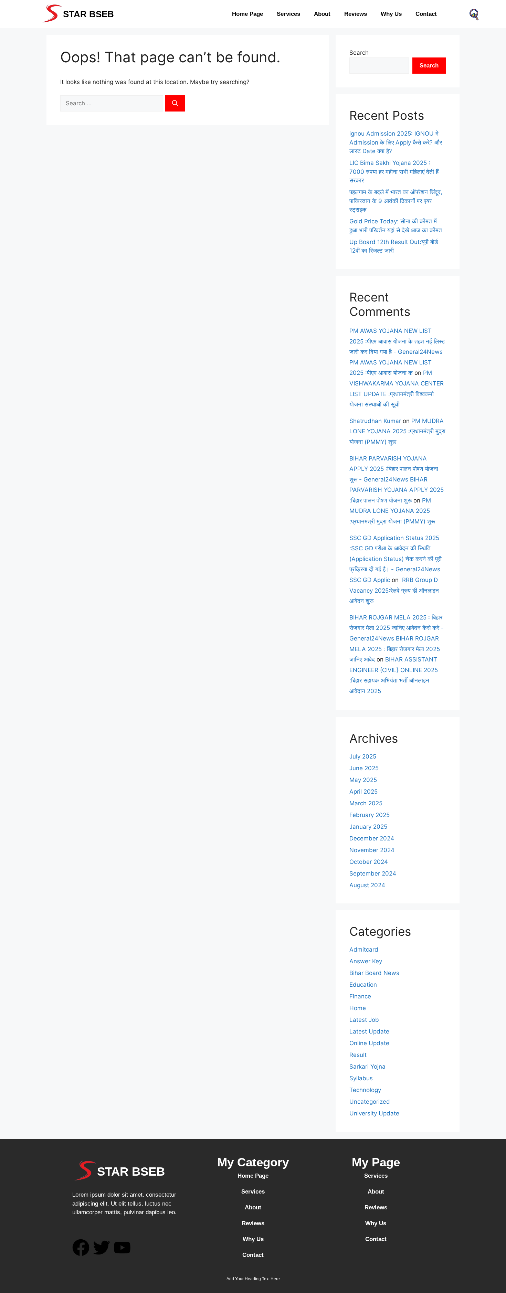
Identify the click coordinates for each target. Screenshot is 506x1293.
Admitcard (363, 949)
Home (357, 1008)
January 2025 (368, 826)
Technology (365, 1090)
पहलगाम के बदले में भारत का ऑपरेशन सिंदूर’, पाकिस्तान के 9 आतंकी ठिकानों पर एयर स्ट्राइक (395, 201)
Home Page (247, 14)
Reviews (355, 14)
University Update (374, 1113)
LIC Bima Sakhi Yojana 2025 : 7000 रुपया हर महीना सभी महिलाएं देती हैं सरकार (394, 171)
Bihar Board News (374, 972)
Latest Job (364, 1019)
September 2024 (372, 873)
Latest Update (369, 1031)
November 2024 (371, 850)
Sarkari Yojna (367, 1066)
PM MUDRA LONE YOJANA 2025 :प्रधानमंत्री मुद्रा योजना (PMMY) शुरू (397, 431)
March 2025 (365, 803)
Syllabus (361, 1078)
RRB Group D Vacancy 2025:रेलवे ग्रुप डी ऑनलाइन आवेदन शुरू (394, 590)
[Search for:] (112, 103)
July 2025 (362, 756)
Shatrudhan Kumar (375, 420)
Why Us (391, 14)
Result (358, 1054)
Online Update (369, 1043)
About (322, 14)
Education (363, 984)
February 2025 (369, 815)
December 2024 (371, 838)
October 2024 (368, 861)
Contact (426, 14)
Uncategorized (369, 1101)
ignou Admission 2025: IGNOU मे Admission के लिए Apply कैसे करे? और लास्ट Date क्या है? (395, 142)
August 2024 (367, 885)
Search (359, 52)
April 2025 (363, 791)
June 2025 (364, 768)
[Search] (175, 103)
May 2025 (363, 779)
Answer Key (365, 961)
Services (288, 14)
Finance (360, 996)
